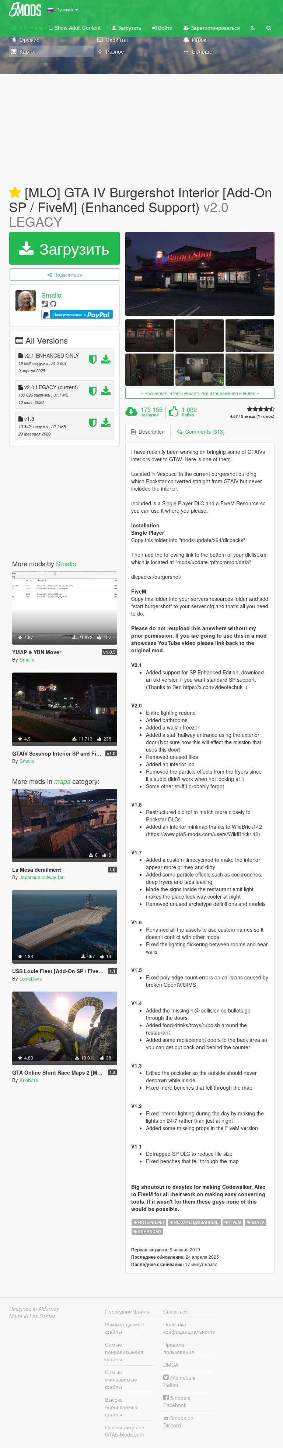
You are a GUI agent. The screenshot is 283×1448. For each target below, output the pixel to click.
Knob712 (29, 1079)
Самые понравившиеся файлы (124, 1352)
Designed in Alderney (34, 1308)
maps (62, 781)
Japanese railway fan (42, 877)
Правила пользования (178, 1348)
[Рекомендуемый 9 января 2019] (15, 192)
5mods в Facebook (176, 1401)
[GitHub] (53, 303)
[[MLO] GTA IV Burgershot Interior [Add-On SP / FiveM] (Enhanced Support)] (200, 274)
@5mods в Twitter (179, 1381)
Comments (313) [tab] (203, 431)
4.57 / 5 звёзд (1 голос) (252, 416)
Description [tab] (150, 431)
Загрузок (150, 415)
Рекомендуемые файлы (124, 1327)
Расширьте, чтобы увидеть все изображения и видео (199, 393)
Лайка (188, 415)
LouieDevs (31, 978)
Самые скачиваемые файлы (121, 1379)
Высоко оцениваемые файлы (122, 1407)
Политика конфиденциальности (188, 1327)
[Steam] (44, 303)
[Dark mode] (253, 27)
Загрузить (128, 27)
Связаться (175, 1311)
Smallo (51, 295)
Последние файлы (127, 1311)
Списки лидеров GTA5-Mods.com (124, 1430)
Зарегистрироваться (214, 27)
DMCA (170, 1364)
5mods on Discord (178, 1421)
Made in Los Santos (32, 1316)
